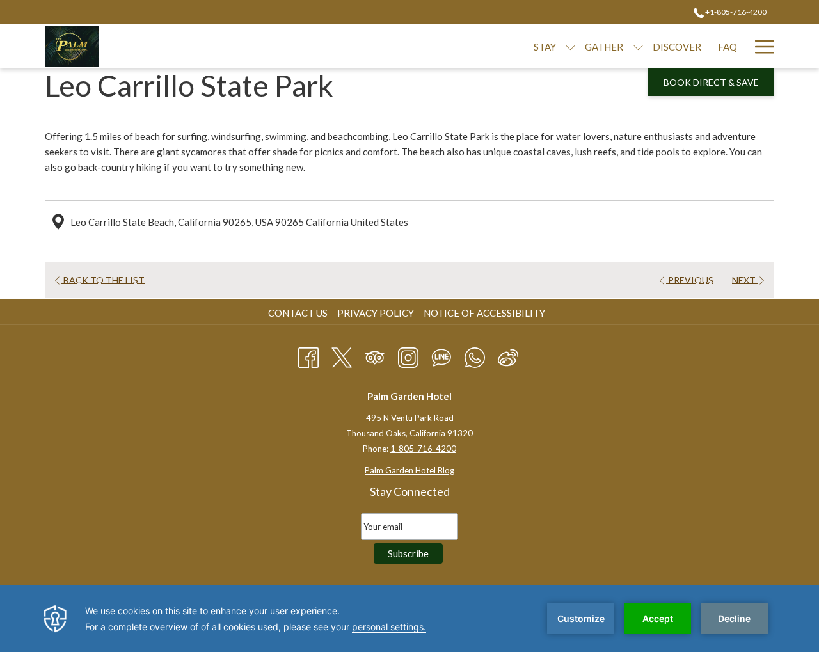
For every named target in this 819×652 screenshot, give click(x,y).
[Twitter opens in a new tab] (341, 355)
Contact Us (298, 313)
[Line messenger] (441, 355)
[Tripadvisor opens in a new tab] (375, 355)
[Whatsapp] (475, 355)
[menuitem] (299, 313)
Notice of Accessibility (484, 313)
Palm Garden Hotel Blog (409, 470)
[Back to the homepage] (72, 46)
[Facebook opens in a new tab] (308, 355)
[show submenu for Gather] (638, 46)
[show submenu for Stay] (570, 46)
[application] (409, 618)
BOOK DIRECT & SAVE (711, 82)
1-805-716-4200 (423, 448)
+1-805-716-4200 (735, 12)
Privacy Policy (375, 313)
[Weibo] (508, 355)
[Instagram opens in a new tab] (408, 355)
